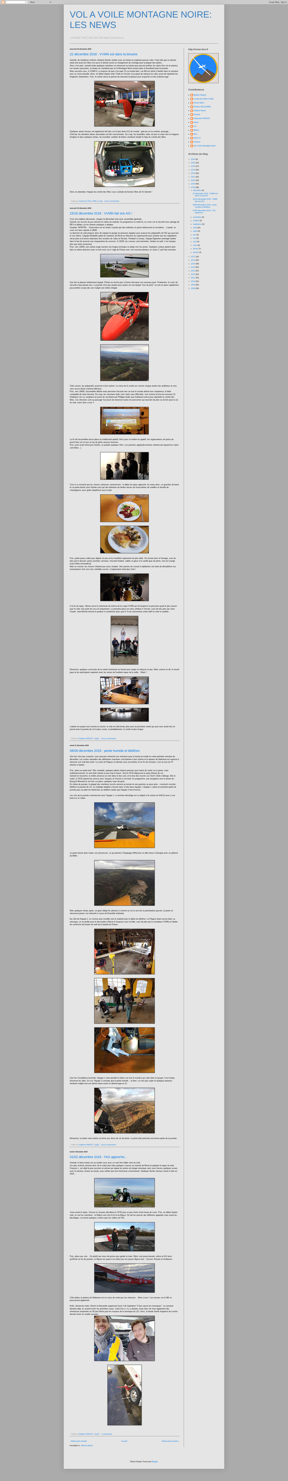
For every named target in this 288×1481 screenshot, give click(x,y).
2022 (193, 173)
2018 (193, 187)
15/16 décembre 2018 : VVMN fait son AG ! (101, 213)
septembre (197, 224)
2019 (193, 184)
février (196, 249)
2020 (193, 180)
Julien (196, 122)
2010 (193, 281)
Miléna (196, 130)
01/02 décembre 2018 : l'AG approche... (98, 1157)
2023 (193, 170)
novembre (197, 217)
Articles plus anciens (170, 1441)
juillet (195, 231)
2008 (193, 288)
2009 (193, 285)
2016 (193, 260)
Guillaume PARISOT (202, 118)
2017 (193, 257)
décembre (197, 190)
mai (194, 238)
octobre (196, 221)
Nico (195, 134)
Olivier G (197, 138)
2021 (193, 177)
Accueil (124, 1441)
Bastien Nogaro (200, 95)
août (195, 228)
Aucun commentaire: (112, 201)
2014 (193, 267)
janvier (196, 252)
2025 (193, 163)
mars (195, 245)
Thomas (197, 142)
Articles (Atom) (87, 1445)
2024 (193, 166)
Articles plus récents (78, 1441)
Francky (197, 114)
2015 (193, 264)
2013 (193, 271)
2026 (193, 159)
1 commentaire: (107, 1434)
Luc (195, 126)
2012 (193, 274)
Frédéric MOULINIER (202, 107)
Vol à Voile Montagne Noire (205, 146)
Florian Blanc (199, 103)
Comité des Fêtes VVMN (203, 99)
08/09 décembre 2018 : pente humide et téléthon (105, 751)
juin (194, 235)
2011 (193, 278)
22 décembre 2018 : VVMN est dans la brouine (103, 54)
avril (195, 242)
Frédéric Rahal (200, 111)
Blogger (155, 1462)
